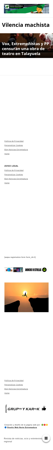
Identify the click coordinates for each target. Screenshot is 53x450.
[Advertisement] (26, 106)
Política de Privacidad (14, 141)
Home (6, 154)
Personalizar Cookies (13, 145)
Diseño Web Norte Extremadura (22, 427)
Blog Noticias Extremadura (16, 150)
